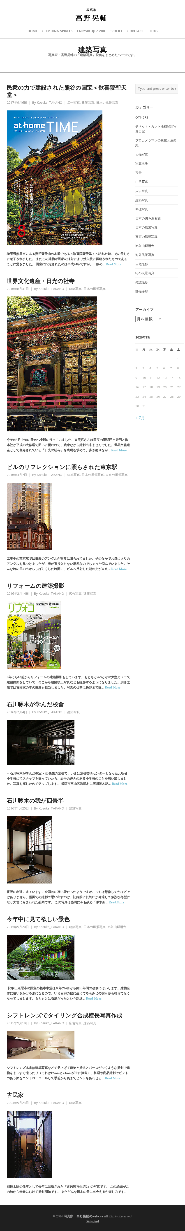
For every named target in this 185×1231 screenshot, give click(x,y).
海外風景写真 (144, 255)
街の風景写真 (144, 273)
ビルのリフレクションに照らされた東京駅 (62, 467)
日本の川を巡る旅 (148, 218)
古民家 (15, 1095)
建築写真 (88, 103)
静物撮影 (141, 291)
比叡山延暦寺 (116, 927)
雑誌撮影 (141, 282)
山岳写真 (141, 181)
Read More (113, 264)
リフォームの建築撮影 (35, 585)
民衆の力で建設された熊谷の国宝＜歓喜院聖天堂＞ (67, 91)
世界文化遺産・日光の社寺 (41, 281)
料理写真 (141, 209)
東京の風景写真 (117, 475)
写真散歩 (141, 163)
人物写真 (141, 154)
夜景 (138, 172)
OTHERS (141, 117)
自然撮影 (141, 264)
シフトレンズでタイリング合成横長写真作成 (64, 1015)
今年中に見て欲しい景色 (38, 919)
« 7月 (140, 417)
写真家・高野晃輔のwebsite (83, 1216)
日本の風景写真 (107, 103)
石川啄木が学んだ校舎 (35, 704)
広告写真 (73, 103)
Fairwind (92, 1221)
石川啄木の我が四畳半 (35, 800)
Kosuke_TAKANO (49, 103)
